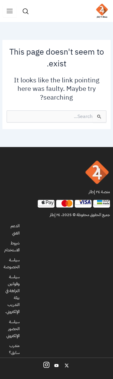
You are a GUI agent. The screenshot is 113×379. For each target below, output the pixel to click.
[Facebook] (46, 365)
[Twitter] (66, 365)
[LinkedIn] (56, 365)
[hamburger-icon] (10, 11)
